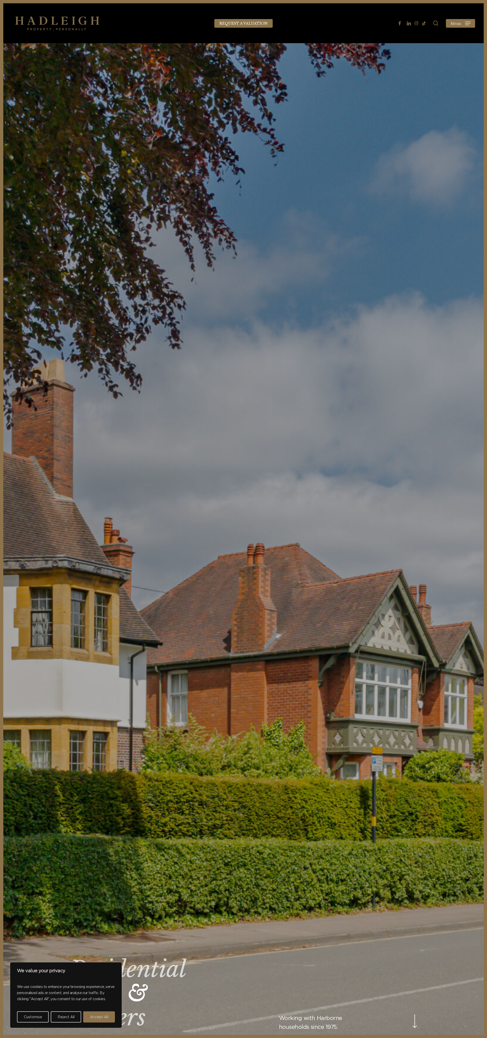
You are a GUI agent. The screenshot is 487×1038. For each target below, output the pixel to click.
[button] (460, 23)
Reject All (66, 1017)
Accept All (99, 1017)
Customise (33, 1017)
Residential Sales (127, 981)
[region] (66, 995)
